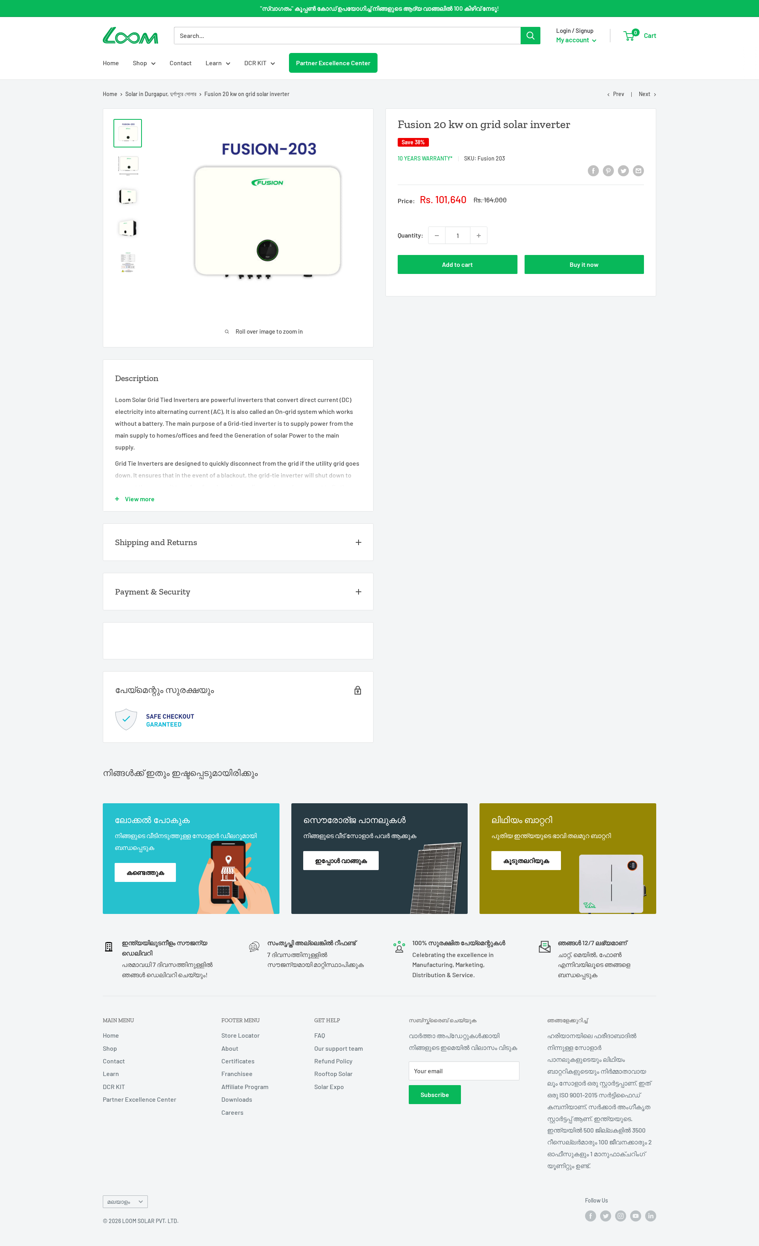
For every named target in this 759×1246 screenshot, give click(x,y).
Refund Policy (333, 1061)
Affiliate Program (244, 1086)
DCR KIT (255, 62)
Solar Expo (329, 1086)
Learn (214, 62)
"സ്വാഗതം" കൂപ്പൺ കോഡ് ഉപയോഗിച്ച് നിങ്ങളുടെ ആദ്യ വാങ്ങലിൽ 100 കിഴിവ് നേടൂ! (379, 8)
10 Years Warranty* (425, 158)
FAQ (319, 1035)
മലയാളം (118, 1201)
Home (111, 62)
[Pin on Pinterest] (608, 170)
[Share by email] (638, 170)
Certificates (238, 1061)
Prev (618, 94)
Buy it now (584, 264)
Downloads (236, 1099)
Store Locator (240, 1035)
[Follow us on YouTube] (635, 1215)
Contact (181, 62)
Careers (232, 1112)
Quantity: (410, 235)
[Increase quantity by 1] (478, 235)
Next (644, 94)
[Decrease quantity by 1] (437, 235)
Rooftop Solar (333, 1073)
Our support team (338, 1048)
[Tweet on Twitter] (623, 170)
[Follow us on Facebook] (590, 1215)
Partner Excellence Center (333, 63)
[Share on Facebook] (593, 170)
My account (573, 39)
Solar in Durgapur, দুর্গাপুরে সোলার (160, 94)
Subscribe (435, 1094)
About (229, 1048)
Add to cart (457, 264)
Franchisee (237, 1073)
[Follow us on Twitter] (605, 1215)
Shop (140, 62)
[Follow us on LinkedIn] (650, 1215)
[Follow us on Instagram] (620, 1215)
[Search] (530, 35)
